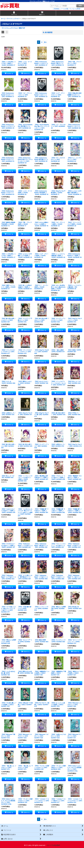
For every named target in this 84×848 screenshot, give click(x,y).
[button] (70, 13)
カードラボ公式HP (53, 845)
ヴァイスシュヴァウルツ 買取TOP (13, 28)
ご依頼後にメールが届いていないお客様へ (67, 9)
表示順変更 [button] (48, 32)
